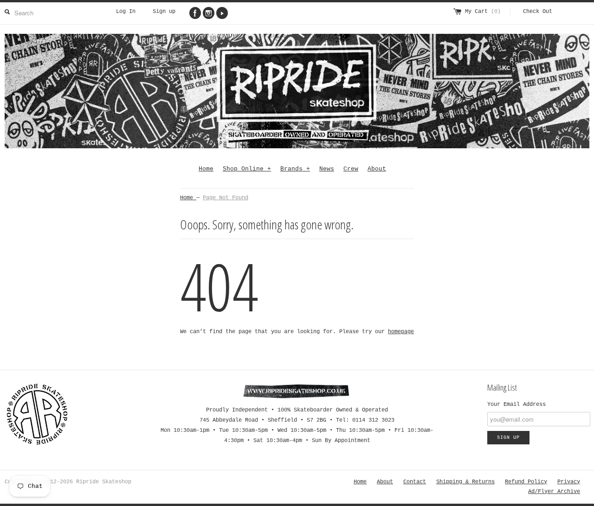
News (326, 168)
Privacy (568, 482)
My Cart (483, 11)
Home (206, 168)
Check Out (537, 11)
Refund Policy (526, 482)
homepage (401, 332)
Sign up (164, 11)
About (377, 168)
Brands (295, 168)
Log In (126, 11)
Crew (350, 168)
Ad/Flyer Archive (554, 491)
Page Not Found (225, 198)
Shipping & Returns (465, 482)
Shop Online (247, 168)
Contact (414, 482)
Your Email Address (516, 404)
